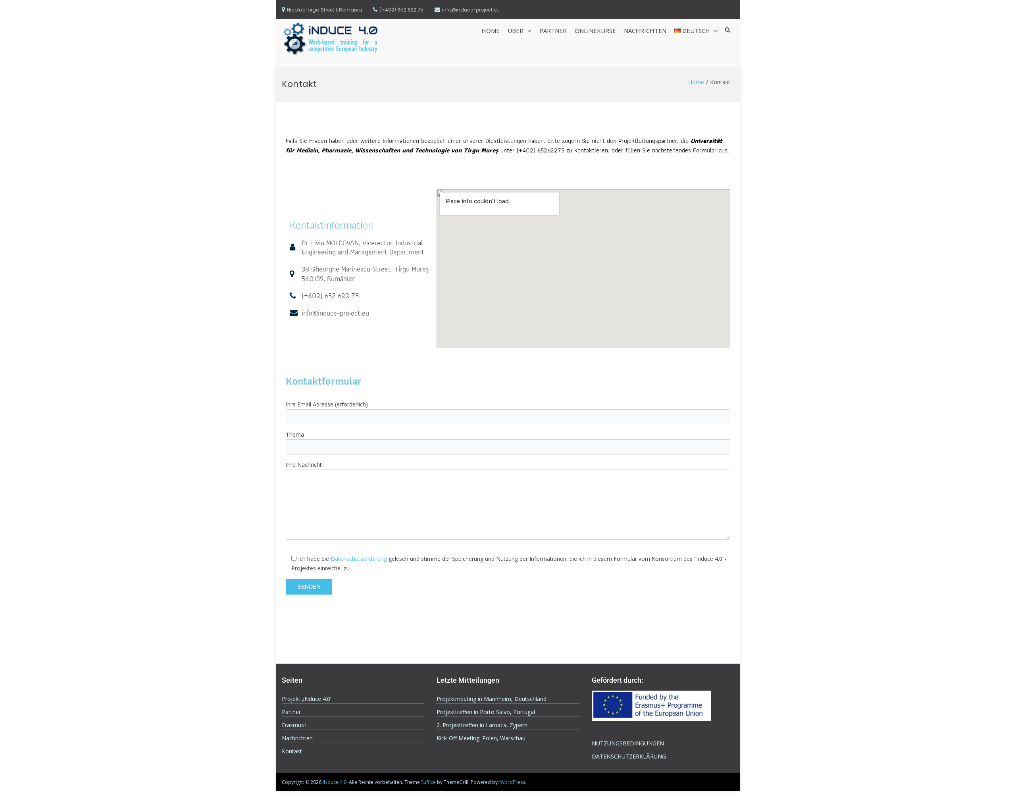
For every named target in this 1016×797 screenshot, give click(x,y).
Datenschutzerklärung (359, 558)
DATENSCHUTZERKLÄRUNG (629, 756)
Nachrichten (645, 31)
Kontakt (292, 751)
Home (490, 31)
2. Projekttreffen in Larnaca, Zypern (482, 725)
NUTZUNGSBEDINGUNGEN (628, 743)
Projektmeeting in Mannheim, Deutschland (491, 699)
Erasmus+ (295, 725)
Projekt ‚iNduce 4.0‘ (306, 699)
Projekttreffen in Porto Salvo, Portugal (486, 712)
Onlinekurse (595, 31)
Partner (553, 31)
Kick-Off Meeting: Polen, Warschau (481, 738)
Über (515, 31)
